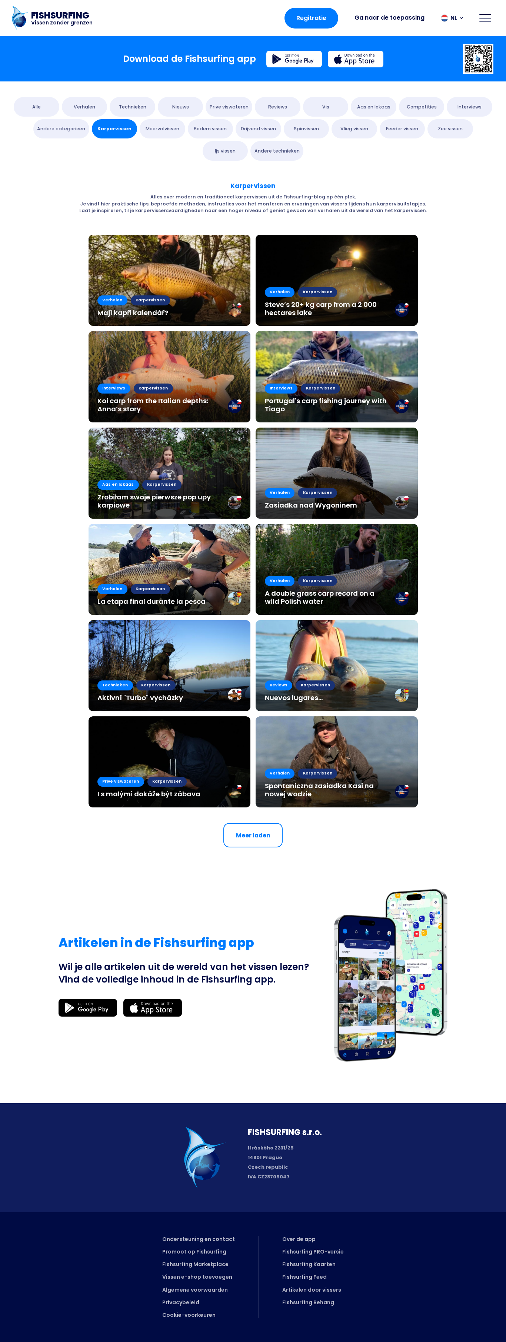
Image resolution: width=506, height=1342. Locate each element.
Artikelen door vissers (311, 1289)
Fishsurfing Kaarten (309, 1264)
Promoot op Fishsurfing (194, 1251)
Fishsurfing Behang (308, 1302)
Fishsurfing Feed (304, 1277)
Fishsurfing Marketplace (195, 1264)
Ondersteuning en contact (198, 1239)
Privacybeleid (180, 1302)
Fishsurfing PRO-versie (313, 1251)
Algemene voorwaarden (195, 1289)
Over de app (299, 1239)
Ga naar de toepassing (389, 17)
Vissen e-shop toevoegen (197, 1277)
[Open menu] (485, 18)
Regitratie (311, 18)
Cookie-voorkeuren (189, 1315)
